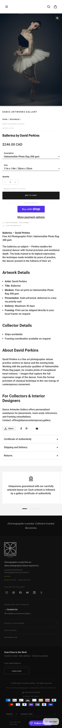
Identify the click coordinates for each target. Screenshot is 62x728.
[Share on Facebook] (21, 429)
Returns (8, 455)
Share (10, 428)
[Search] (49, 7)
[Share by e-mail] (37, 429)
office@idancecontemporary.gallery (17, 614)
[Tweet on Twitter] (32, 429)
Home (4, 119)
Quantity (5, 177)
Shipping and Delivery (15, 447)
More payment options (31, 217)
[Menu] (6, 7)
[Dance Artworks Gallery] (31, 549)
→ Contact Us (10, 609)
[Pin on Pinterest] (26, 429)
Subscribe (17, 671)
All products (14, 119)
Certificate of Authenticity (17, 439)
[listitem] (6, 592)
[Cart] (55, 7)
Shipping (6, 188)
